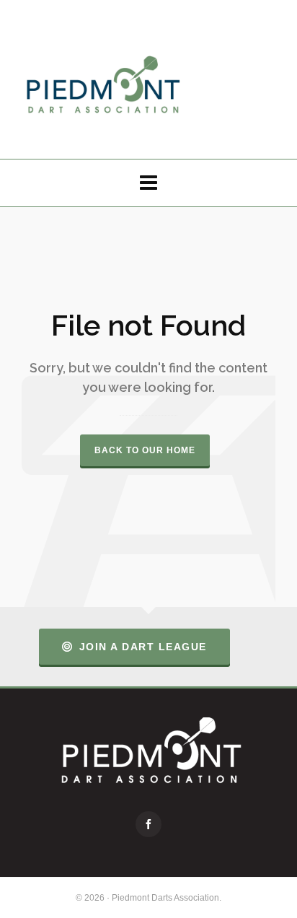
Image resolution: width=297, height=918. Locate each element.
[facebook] (148, 824)
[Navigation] (148, 182)
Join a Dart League (143, 646)
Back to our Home (144, 450)
